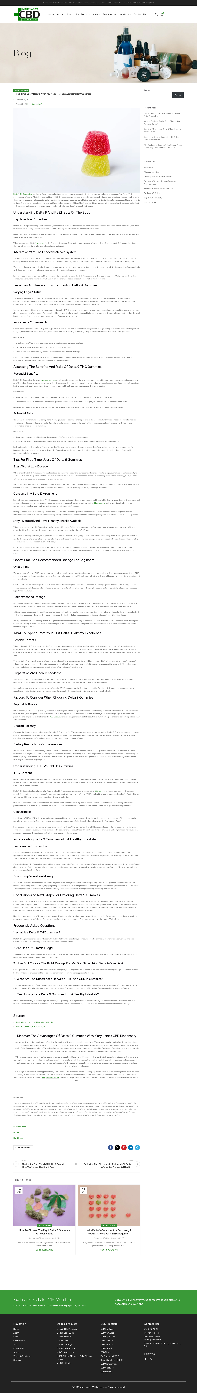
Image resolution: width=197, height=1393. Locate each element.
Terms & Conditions (22, 1356)
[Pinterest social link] (124, 1147)
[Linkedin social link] (130, 1147)
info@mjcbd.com (151, 1333)
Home (16, 1329)
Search (147, 90)
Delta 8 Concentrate (66, 1348)
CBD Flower (106, 1352)
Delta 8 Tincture (64, 1336)
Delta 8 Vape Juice (65, 1333)
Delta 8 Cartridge (64, 1344)
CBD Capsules (107, 1367)
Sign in (16, 1352)
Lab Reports (19, 1340)
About (16, 1333)
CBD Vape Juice (108, 1336)
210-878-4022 (151, 1329)
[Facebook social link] (110, 1147)
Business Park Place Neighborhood (158, 188)
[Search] (156, 14)
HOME (16, 1132)
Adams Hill (148, 167)
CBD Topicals (107, 1344)
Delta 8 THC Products (67, 1329)
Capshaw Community (153, 198)
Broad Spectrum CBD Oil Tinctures (158, 176)
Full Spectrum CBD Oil (110, 1356)
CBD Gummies (107, 1333)
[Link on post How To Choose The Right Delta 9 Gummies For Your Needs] (44, 1205)
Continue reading (44, 1250)
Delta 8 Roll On (63, 1363)
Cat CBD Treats (150, 202)
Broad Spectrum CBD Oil (112, 1360)
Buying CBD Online (152, 193)
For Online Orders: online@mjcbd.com (152, 1338)
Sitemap (17, 1360)
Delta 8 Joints (63, 1340)
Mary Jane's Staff (34, 104)
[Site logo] (26, 14)
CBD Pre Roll (106, 1348)
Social (16, 1344)
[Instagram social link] (151, 1359)
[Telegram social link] (137, 1147)
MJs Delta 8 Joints (65, 1352)
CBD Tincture (107, 1340)
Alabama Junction (151, 172)
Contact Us (18, 1348)
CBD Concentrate (109, 1364)
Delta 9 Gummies (21, 90)
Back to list (76, 1164)
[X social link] (117, 1147)
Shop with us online (50, 1077)
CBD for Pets (106, 1371)
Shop (15, 1336)
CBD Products (107, 1329)
